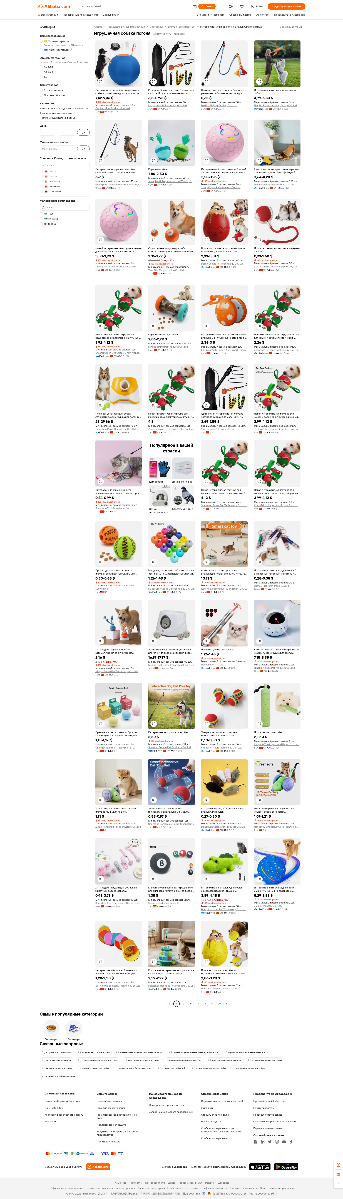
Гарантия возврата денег (111, 1107)
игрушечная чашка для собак (267, 1060)
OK (83, 132)
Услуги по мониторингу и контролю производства (117, 1133)
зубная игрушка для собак (95, 1068)
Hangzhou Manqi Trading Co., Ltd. (219, 988)
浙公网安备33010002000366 (230, 1193)
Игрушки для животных (181, 26)
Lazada (171, 1182)
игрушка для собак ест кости (60, 1076)
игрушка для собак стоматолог (135, 1068)
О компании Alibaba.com (59, 1093)
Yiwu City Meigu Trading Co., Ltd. (166, 270)
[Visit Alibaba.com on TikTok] (291, 1142)
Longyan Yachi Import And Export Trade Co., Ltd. (224, 349)
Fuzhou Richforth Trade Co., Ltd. (271, 585)
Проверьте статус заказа (267, 1114)
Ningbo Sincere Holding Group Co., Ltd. (275, 105)
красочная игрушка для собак (143, 1060)
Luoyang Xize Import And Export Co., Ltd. (276, 744)
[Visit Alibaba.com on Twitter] (270, 1142)
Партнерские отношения (267, 1128)
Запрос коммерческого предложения (171, 1111)
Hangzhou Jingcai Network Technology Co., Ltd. (277, 826)
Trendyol (209, 1182)
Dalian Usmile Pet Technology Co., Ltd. (222, 263)
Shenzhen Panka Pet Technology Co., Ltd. (224, 505)
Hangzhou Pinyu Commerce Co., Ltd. (115, 429)
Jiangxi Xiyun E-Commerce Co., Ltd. (220, 187)
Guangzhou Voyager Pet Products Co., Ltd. (118, 184)
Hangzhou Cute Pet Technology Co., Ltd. (223, 909)
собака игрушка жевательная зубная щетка (195, 1052)
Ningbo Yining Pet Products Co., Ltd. (168, 346)
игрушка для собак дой (173, 1068)
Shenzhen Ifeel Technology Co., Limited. (117, 903)
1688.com (134, 1182)
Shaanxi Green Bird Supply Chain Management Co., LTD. (118, 352)
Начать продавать (263, 1107)
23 (219, 1003)
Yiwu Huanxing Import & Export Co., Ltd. (275, 266)
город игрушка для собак (58, 1060)
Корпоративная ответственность (64, 1114)
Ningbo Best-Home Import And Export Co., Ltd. (171, 664)
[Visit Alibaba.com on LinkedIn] (262, 1142)
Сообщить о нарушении (214, 1138)
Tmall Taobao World (154, 1182)
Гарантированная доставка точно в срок (117, 1116)
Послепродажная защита (111, 1124)
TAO (199, 1182)
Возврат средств (211, 1121)
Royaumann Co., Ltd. (212, 664)
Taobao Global (186, 1182)
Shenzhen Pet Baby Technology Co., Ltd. (276, 349)
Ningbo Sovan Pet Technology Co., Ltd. (116, 671)
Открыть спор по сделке (215, 1114)
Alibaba (98, 26)
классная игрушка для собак (226, 1060)
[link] (338, 1165)
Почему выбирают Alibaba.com (62, 1101)
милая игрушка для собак (59, 1068)
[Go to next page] (226, 1004)
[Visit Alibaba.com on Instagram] (277, 1142)
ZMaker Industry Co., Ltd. (268, 905)
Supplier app (179, 1166)
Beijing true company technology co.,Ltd (117, 985)
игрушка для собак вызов (58, 1052)
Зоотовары (156, 26)
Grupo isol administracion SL (164, 903)
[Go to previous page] (169, 1004)
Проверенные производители (166, 1105)
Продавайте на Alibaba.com (269, 1101)
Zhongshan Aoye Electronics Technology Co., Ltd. (171, 429)
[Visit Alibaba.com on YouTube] (284, 1142)
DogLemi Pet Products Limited (112, 108)
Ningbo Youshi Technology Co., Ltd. (167, 105)
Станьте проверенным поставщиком (274, 1121)
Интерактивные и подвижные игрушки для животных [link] (231, 26)
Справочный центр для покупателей (222, 1101)
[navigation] (65, 515)
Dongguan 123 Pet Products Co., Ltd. (115, 266)
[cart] (242, 7)
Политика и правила (108, 1141)
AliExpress (120, 1182)
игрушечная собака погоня (96, 1052)
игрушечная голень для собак (211, 1068)
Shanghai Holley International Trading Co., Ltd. (171, 181)
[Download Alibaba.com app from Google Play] (286, 1166)
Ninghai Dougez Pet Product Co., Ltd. (274, 184)
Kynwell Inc (101, 588)
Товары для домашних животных (126, 26)
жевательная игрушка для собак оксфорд (141, 1052)
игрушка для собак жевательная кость (248, 1052)
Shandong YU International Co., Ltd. (115, 508)
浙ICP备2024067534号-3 (263, 1193)
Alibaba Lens (63, 1166)
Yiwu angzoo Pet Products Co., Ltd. (220, 429)
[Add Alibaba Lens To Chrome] (98, 1166)
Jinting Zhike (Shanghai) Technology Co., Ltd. (277, 429)
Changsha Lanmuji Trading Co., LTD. (115, 747)
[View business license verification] (203, 1193)
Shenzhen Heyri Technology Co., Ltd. (221, 747)
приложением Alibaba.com (229, 1166)
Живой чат (207, 1107)
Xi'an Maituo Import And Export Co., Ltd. (276, 505)
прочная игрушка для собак (250, 1068)
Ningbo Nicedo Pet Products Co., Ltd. (274, 667)
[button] (195, 6)
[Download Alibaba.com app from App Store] (260, 1166)
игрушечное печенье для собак (185, 1060)
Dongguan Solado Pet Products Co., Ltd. (223, 826)
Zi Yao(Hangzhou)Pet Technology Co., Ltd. (118, 826)
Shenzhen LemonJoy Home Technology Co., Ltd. (171, 823)
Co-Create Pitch (54, 1107)
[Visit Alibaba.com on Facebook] (255, 1142)
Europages (223, 1182)
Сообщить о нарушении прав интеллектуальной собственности (221, 1130)
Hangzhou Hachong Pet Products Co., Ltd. (171, 985)
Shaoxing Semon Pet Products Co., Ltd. (169, 747)
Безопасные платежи (109, 1101)
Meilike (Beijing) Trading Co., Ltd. (219, 105)
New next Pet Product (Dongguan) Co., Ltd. (224, 588)
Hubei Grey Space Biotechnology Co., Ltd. (171, 588)
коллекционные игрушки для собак (100, 1060)
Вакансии (50, 1121)
